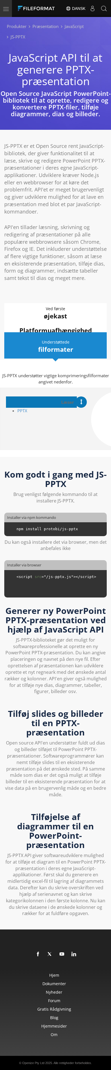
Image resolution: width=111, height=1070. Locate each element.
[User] (92, 8)
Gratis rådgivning (54, 1009)
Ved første (55, 313)
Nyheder (54, 992)
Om (54, 1034)
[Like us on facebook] (38, 954)
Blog (54, 1017)
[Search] (104, 8)
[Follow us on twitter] (50, 954)
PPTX (22, 410)
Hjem (54, 975)
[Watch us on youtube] (62, 954)
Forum (54, 1000)
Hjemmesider (54, 1026)
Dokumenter (54, 983)
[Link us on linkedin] (74, 954)
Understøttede (55, 346)
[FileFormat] (37, 8)
